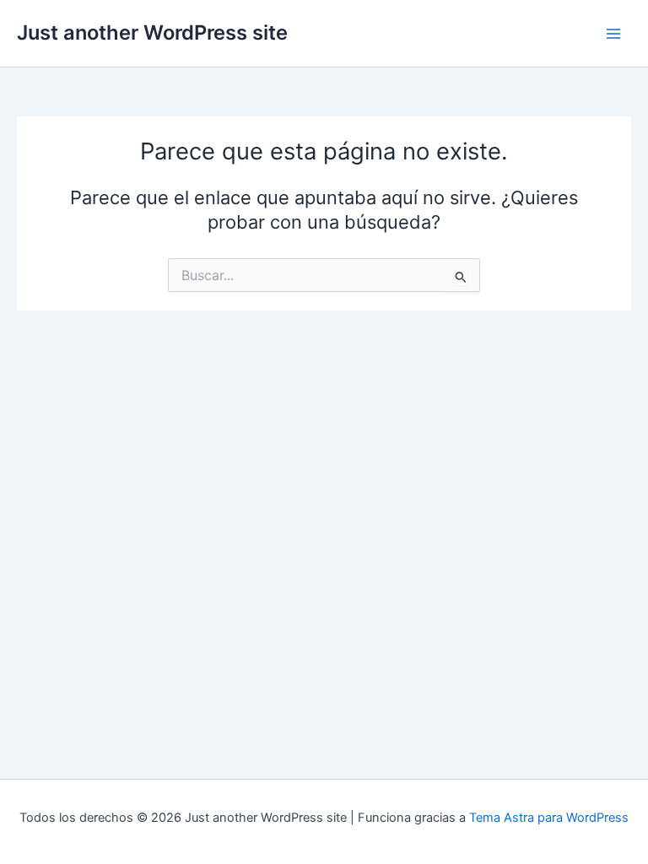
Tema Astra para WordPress (549, 817)
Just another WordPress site (152, 32)
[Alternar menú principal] (613, 33)
